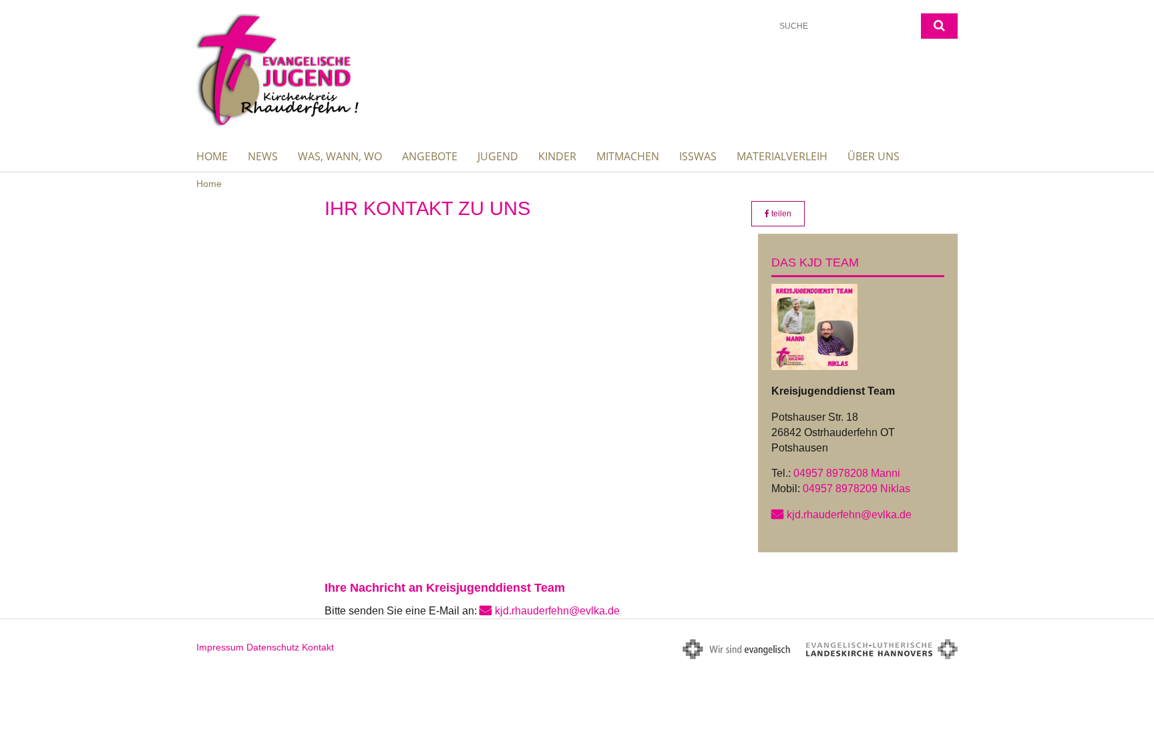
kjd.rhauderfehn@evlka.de (849, 514)
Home (212, 156)
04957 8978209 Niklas (856, 488)
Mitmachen (627, 156)
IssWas (698, 156)
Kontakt (318, 647)
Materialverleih (782, 156)
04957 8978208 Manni (846, 473)
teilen (780, 213)
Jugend (497, 156)
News (263, 156)
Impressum (220, 647)
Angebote (429, 156)
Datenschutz (272, 647)
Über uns (873, 156)
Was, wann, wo (340, 156)
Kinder (557, 156)
